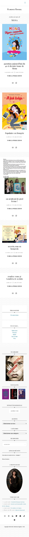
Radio (14, 334)
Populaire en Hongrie (14, 133)
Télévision (14, 330)
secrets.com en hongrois (14, 247)
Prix (14, 338)
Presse (14, 332)
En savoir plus (14, 315)
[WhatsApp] (16, 83)
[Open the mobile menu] (25, 3)
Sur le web (14, 336)
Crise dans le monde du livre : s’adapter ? (11, 455)
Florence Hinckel (14, 9)
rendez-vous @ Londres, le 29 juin (14, 277)
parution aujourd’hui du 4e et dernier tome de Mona (14, 66)
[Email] (12, 83)
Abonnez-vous (14, 411)
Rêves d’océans (5, 459)
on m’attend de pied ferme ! (14, 200)
